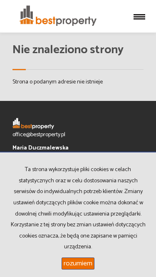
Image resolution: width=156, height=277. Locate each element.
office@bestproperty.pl (38, 135)
